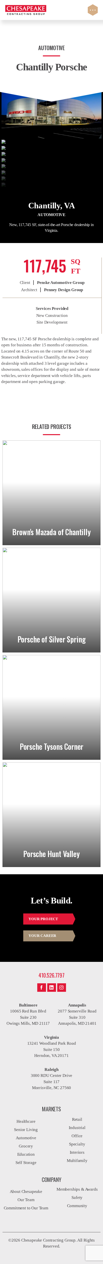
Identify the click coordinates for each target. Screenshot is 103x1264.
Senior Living (26, 1129)
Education (26, 1154)
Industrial (77, 1127)
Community (77, 1205)
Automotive (26, 1138)
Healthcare (25, 1121)
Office (77, 1136)
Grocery (26, 1146)
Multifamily (77, 1160)
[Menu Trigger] (93, 10)
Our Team (26, 1199)
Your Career (42, 936)
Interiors (77, 1152)
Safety (77, 1197)
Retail (77, 1119)
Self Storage (26, 1162)
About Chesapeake (26, 1191)
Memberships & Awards (77, 1189)
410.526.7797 (51, 975)
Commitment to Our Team (26, 1208)
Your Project (43, 919)
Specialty (77, 1144)
